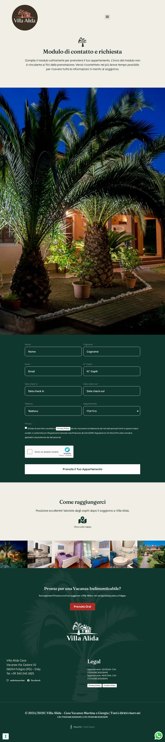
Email (27, 364)
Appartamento (90, 403)
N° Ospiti (87, 364)
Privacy (28, 423)
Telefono (29, 403)
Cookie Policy (110, 685)
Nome (28, 344)
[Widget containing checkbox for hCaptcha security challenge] (49, 452)
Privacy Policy (63, 428)
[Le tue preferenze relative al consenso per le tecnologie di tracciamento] (6, 736)
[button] (107, 16)
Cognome (88, 344)
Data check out (90, 384)
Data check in (31, 384)
